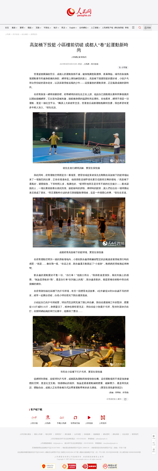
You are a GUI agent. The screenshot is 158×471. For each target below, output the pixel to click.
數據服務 (96, 434)
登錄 (149, 28)
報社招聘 (48, 434)
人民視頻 (89, 423)
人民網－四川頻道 (91, 64)
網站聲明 (106, 434)
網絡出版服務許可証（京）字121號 (92, 452)
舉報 (127, 28)
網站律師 (116, 434)
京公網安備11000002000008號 (130, 452)
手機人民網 (61, 423)
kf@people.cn (58, 443)
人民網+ (48, 423)
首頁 (7, 28)
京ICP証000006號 (112, 452)
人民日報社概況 (25, 434)
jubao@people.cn (101, 439)
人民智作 (103, 423)
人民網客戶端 (107, 28)
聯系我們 (135, 434)
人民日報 (34, 423)
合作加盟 (77, 434)
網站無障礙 (119, 28)
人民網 (7, 34)
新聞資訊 (34, 34)
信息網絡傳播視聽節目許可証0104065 (30, 452)
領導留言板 (75, 423)
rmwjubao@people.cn (110, 443)
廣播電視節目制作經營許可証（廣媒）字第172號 (108, 448)
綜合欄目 (25, 34)
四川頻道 (16, 34)
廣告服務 (68, 434)
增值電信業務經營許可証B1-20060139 (75, 448)
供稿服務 (87, 434)
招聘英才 (58, 434)
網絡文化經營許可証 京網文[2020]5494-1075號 (61, 452)
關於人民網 (38, 434)
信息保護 (125, 434)
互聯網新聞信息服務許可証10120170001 (46, 448)
